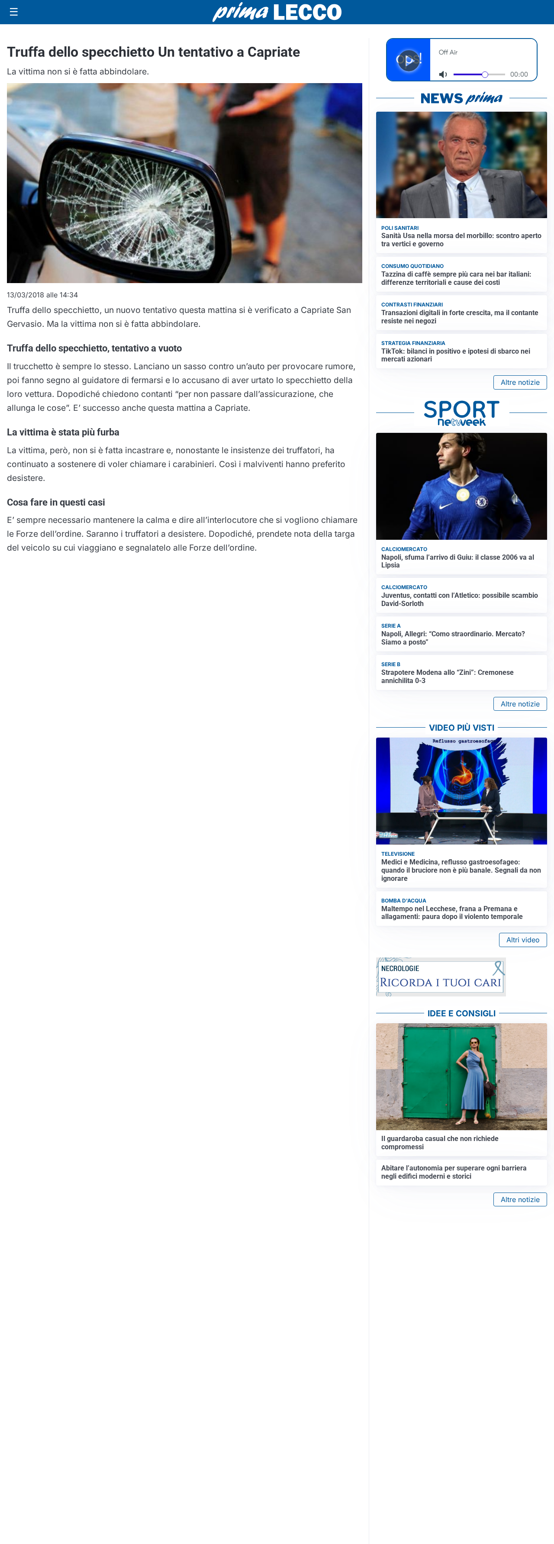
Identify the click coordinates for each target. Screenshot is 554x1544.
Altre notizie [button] (520, 382)
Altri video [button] (523, 939)
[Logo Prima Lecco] (277, 12)
